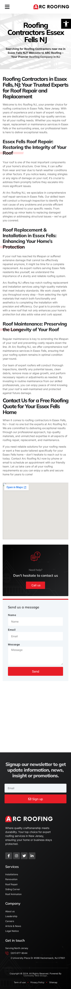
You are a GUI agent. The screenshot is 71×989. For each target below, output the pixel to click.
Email (12, 629)
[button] (7, 7)
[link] (66, 24)
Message (14, 644)
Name (12, 615)
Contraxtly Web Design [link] (35, 975)
